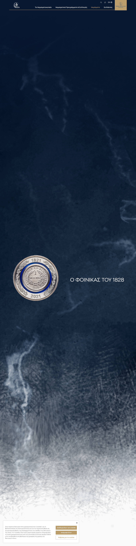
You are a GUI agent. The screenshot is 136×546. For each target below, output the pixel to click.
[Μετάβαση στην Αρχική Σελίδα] (16, 5)
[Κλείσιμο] (76, 522)
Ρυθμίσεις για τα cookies (66, 537)
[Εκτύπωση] (126, 276)
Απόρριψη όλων (66, 532)
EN (109, 2)
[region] (41, 532)
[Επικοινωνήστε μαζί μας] (105, 2)
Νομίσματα (95, 7)
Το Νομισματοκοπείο (43, 7)
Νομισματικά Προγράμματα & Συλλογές (71, 7)
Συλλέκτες (108, 7)
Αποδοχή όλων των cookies (66, 527)
